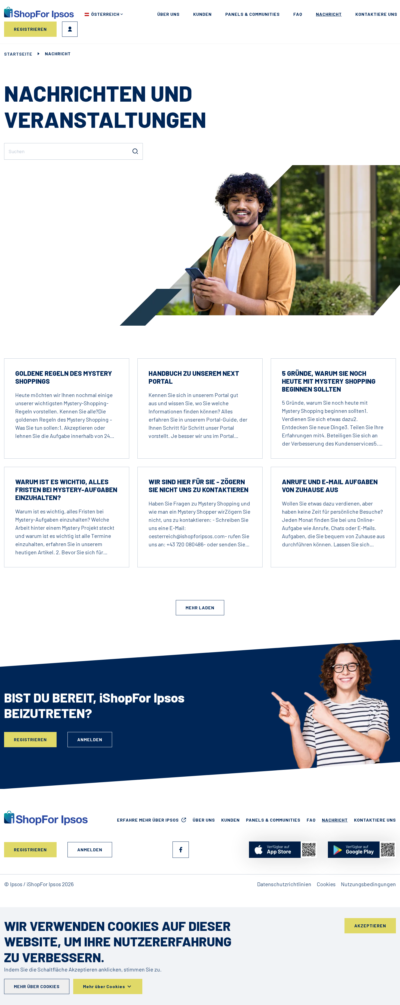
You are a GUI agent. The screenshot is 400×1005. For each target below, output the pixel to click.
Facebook (181, 849)
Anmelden (70, 29)
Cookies (326, 884)
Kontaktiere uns (376, 14)
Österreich (105, 14)
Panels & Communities (252, 14)
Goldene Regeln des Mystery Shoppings (63, 377)
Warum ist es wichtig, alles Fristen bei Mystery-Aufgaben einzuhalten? (66, 489)
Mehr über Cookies (37, 986)
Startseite (18, 53)
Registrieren (30, 29)
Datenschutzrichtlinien (284, 884)
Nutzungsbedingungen (368, 884)
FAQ (297, 14)
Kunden (202, 14)
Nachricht (329, 14)
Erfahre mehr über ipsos (148, 819)
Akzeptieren (370, 925)
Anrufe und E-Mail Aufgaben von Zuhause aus (330, 486)
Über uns (168, 14)
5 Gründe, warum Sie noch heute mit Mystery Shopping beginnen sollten (329, 381)
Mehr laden (200, 607)
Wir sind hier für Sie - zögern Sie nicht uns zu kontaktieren (198, 486)
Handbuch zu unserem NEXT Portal (194, 377)
